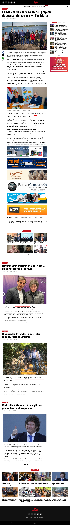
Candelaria (23, 217)
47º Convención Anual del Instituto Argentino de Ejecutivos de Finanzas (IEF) (26, 446)
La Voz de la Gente (27, 6)
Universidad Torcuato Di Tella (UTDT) (34, 307)
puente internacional (39, 217)
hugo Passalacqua (30, 217)
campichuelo (17, 217)
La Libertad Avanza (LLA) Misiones (22, 306)
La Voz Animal (39, 6)
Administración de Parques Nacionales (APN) (21, 384)
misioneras (43, 144)
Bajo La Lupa (34, 6)
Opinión (45, 6)
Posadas (35, 115)
